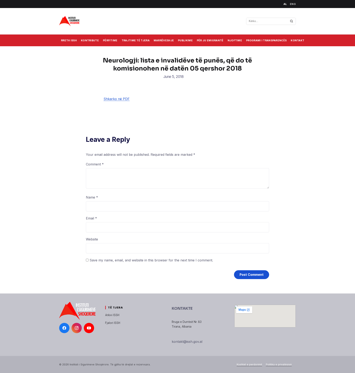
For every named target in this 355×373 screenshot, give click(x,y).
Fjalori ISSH (112, 322)
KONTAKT (297, 40)
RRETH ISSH (69, 40)
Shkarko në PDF (117, 99)
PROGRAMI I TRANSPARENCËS (266, 40)
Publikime (185, 40)
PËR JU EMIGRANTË (210, 40)
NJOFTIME (235, 40)
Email (91, 218)
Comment (95, 164)
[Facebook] (64, 328)
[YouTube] (89, 328)
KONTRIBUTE (90, 40)
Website (92, 239)
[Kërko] (291, 21)
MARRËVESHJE (164, 40)
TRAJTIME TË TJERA (136, 40)
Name (92, 197)
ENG (293, 4)
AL (285, 4)
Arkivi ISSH (112, 315)
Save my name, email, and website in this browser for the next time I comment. (151, 260)
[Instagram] (76, 328)
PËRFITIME (110, 40)
